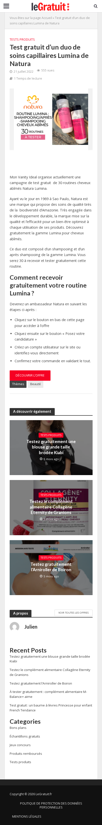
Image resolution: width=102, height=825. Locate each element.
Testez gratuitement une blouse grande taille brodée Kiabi (51, 447)
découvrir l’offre (30, 375)
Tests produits (22, 39)
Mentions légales (26, 816)
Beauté (35, 384)
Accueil (47, 18)
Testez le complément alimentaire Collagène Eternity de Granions (51, 507)
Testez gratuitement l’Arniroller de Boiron (51, 567)
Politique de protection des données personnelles (51, 805)
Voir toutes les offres (73, 612)
